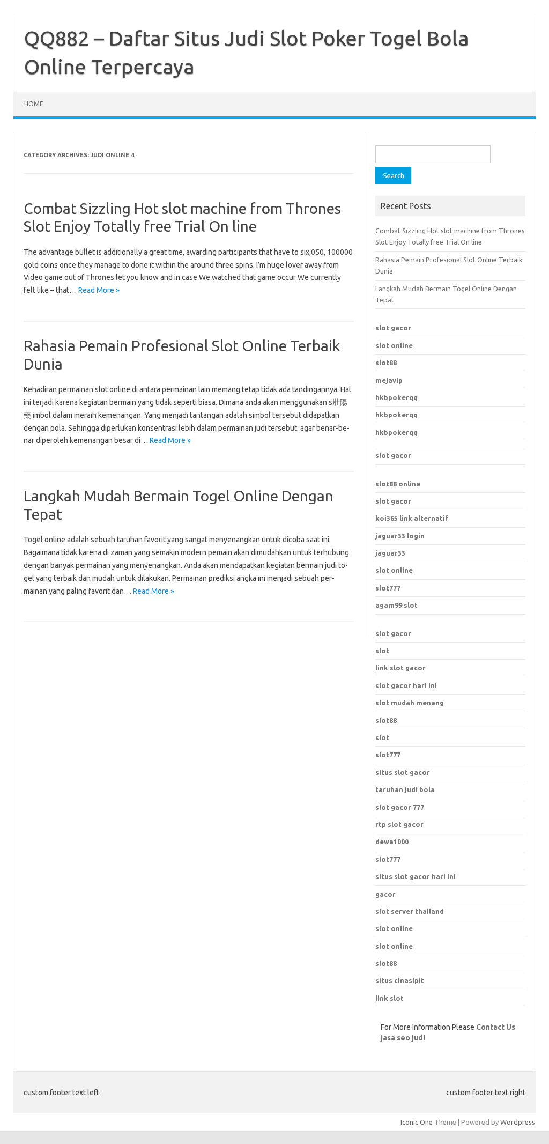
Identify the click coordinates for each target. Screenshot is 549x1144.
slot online (394, 345)
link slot (389, 998)
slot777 (387, 588)
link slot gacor (400, 667)
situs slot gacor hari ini (415, 876)
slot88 (386, 362)
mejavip (389, 380)
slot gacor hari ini (406, 685)
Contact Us (495, 1027)
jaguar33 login (400, 536)
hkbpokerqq (396, 397)
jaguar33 (390, 553)
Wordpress (517, 1122)
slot (382, 650)
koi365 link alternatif (411, 518)
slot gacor (393, 327)
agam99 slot (396, 605)
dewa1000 (392, 841)
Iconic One (416, 1122)
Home (33, 103)
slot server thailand (409, 911)
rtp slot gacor (399, 824)
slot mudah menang (409, 702)
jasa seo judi (403, 1038)
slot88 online (397, 484)
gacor (385, 894)
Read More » (99, 290)
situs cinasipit (399, 980)
